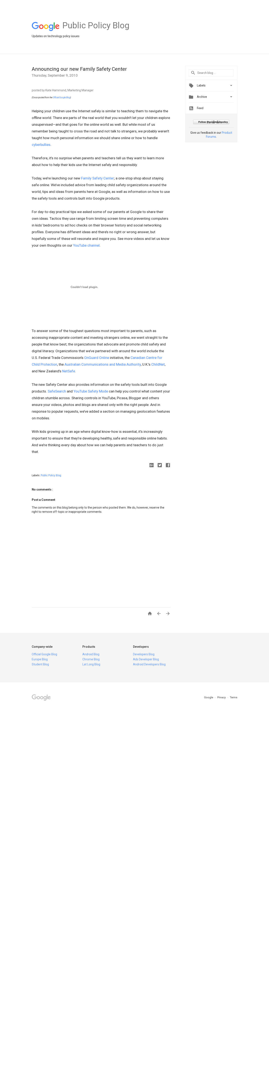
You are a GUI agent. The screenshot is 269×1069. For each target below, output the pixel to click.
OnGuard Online (96, 358)
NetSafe (68, 371)
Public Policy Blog (51, 475)
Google (209, 697)
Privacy (221, 697)
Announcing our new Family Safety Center (79, 69)
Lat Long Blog (91, 664)
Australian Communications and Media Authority (103, 364)
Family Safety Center (97, 178)
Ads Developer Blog (146, 659)
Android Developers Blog (149, 664)
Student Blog (40, 664)
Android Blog (90, 654)
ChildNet (158, 364)
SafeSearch (57, 391)
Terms (233, 697)
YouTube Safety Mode (91, 391)
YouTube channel (86, 245)
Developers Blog (143, 654)
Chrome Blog (91, 659)
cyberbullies (41, 145)
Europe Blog (40, 659)
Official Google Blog (61, 97)
